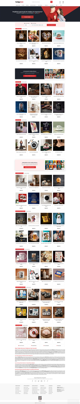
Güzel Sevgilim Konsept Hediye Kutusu (58, 302)
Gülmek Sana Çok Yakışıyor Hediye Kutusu (21, 320)
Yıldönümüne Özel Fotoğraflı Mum (34, 187)
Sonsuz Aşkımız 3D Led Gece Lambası (21, 60)
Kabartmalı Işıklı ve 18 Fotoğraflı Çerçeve (21, 43)
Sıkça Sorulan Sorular (17, 393)
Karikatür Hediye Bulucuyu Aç (30, 75)
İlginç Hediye (50, 393)
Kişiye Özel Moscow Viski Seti (46, 187)
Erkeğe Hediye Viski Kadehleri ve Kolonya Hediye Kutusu (46, 302)
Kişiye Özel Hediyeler (33, 5)
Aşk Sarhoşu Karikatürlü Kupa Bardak (34, 225)
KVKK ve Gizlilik (17, 392)
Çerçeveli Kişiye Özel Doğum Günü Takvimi (59, 264)
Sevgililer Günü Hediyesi (43, 387)
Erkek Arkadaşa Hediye (26, 388)
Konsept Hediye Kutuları (35, 387)
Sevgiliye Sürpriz (26, 392)
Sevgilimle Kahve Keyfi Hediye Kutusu (34, 301)
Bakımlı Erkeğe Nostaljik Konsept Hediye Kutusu (21, 302)
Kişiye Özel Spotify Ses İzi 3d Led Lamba (33, 264)
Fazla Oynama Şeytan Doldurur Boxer (59, 96)
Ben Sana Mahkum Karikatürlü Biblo (59, 243)
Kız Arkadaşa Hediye (26, 389)
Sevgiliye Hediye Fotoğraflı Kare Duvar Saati (21, 206)
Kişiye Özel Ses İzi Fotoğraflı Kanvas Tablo (34, 61)
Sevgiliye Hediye (18, 5)
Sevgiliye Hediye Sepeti (34, 388)
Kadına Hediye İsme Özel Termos (21, 134)
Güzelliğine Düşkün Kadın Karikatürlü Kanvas (33, 135)
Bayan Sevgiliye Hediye (34, 392)
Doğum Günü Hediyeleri (43, 388)
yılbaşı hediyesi (45, 359)
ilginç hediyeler (43, 360)
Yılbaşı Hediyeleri (42, 389)
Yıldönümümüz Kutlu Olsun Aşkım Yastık (21, 188)
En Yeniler (23, 5)
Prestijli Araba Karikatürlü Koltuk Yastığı (46, 97)
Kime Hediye (52, 5)
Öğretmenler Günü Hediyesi (43, 392)
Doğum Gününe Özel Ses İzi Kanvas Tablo (34, 282)
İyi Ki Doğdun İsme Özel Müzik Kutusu (58, 281)
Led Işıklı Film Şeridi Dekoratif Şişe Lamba (46, 61)
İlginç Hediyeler (40, 5)
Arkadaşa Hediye (51, 392)
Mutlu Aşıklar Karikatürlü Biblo (58, 205)
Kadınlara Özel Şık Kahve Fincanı (58, 134)
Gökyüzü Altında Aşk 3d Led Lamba (34, 205)
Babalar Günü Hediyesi (43, 393)
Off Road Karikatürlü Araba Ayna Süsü (21, 243)
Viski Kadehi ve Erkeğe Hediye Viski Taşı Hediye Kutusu (34, 97)
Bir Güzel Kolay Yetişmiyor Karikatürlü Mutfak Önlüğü (58, 226)
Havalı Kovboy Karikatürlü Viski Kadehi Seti (21, 226)
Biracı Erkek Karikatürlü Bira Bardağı (34, 243)
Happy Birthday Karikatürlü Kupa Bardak (21, 282)
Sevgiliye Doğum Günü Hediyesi (35, 389)
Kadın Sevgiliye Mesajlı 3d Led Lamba (46, 134)
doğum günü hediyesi (36, 359)
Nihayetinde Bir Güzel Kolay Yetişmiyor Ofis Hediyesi (46, 320)
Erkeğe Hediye (50, 387)
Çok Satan (27, 5)
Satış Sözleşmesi (17, 389)
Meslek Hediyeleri (26, 393)
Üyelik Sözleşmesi (17, 388)
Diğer (56, 5)
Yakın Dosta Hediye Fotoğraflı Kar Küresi (46, 152)
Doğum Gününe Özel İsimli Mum (46, 281)
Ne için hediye (34, 23)
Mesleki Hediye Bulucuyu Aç (29, 167)
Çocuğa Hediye (50, 389)
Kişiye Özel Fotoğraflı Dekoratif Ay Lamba (58, 188)
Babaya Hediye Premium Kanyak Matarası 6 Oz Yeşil (58, 114)
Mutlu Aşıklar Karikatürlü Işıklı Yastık (46, 225)
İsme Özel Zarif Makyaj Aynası (34, 152)
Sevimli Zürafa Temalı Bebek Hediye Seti (21, 340)
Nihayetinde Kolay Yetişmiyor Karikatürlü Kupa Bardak (34, 114)
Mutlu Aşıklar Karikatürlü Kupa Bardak (58, 60)
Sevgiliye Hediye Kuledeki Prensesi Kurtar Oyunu (34, 43)
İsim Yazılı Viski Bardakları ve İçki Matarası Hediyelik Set (58, 320)
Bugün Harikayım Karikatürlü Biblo (21, 152)
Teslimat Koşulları (17, 387)
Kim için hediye (27, 23)
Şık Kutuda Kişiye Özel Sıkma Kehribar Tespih (46, 114)
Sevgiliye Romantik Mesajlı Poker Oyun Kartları (33, 340)
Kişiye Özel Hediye (26, 387)
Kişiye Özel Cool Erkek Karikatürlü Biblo (21, 97)
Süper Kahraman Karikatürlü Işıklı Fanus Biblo (21, 114)
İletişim (61, 5)
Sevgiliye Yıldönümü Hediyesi (35, 393)
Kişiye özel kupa (35, 358)
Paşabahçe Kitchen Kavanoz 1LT (58, 339)
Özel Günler (46, 5)
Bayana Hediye (50, 388)
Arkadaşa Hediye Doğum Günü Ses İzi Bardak (21, 264)
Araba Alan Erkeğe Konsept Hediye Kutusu (34, 320)
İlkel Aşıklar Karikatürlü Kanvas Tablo (46, 243)
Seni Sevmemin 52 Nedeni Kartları (46, 339)
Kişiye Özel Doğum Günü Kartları (46, 263)
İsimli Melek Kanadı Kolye (58, 152)
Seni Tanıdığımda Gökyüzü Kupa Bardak (46, 206)
